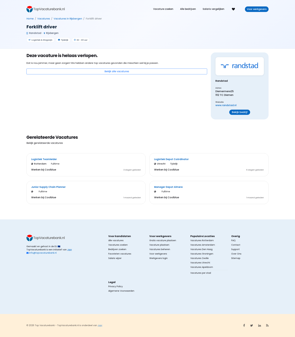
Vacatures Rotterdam (202, 240)
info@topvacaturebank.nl (43, 252)
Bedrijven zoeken (117, 249)
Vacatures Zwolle (199, 258)
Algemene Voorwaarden (121, 290)
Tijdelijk (64, 39)
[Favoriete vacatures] (233, 9)
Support (235, 249)
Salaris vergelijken (213, 9)
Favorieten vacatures (119, 253)
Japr (69, 249)
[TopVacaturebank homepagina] (45, 9)
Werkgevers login (158, 258)
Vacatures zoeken (118, 244)
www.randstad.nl (225, 105)
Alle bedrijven (188, 9)
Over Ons (236, 253)
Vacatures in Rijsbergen (68, 18)
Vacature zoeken (163, 9)
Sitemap (235, 258)
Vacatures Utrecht (200, 262)
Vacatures (43, 18)
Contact (235, 244)
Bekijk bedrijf (240, 112)
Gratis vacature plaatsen (162, 240)
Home (30, 18)
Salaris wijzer (115, 258)
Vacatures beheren (159, 249)
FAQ (233, 240)
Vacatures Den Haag (201, 249)
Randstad (35, 33)
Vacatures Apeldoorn (201, 267)
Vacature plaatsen (159, 244)
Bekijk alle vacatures (116, 71)
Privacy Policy (115, 286)
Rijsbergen (52, 33)
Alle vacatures (116, 240)
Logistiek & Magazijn (41, 39)
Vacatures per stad (200, 272)
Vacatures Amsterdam (202, 244)
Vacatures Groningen (201, 253)
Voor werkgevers (257, 9)
